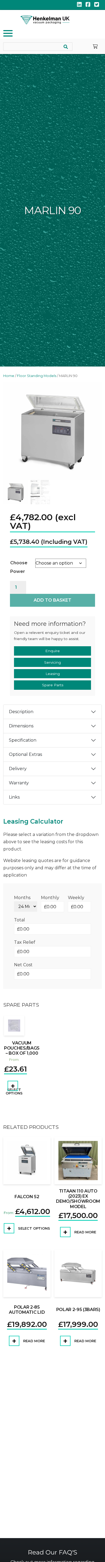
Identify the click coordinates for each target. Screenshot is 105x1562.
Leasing (53, 674)
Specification (22, 740)
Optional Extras (25, 754)
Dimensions (21, 726)
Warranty (19, 783)
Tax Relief (24, 942)
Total (19, 920)
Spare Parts (52, 685)
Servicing (52, 662)
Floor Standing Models (36, 376)
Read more (84, 1232)
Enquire (52, 651)
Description (21, 711)
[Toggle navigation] (8, 34)
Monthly (50, 897)
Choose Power (18, 567)
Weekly (76, 897)
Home (8, 376)
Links (14, 797)
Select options (14, 1091)
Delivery (18, 768)
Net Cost (23, 964)
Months (22, 897)
